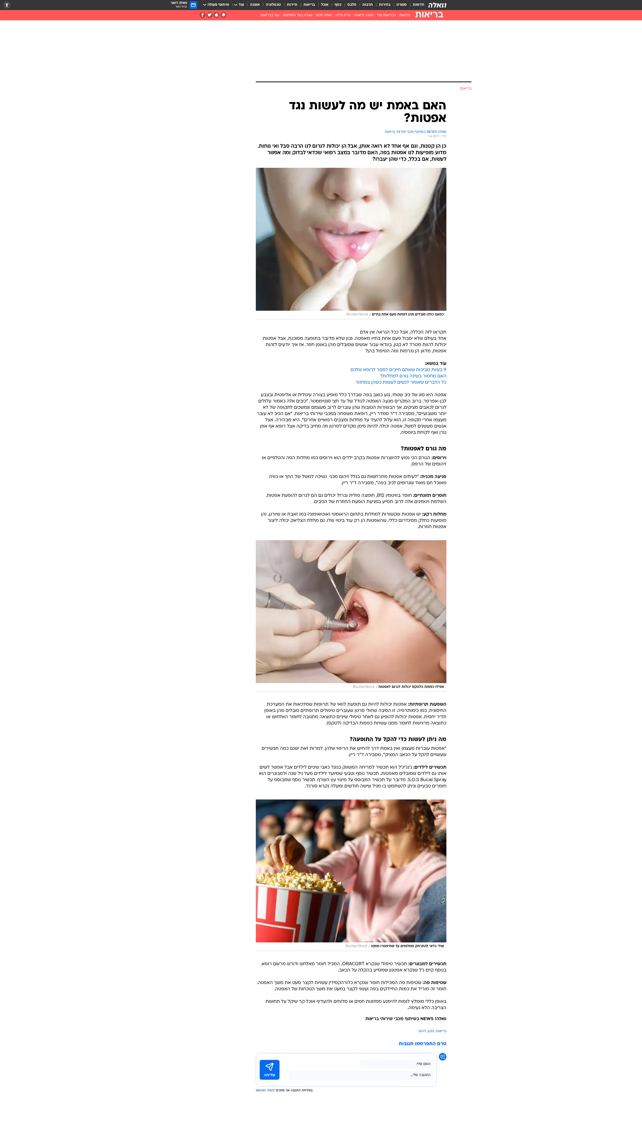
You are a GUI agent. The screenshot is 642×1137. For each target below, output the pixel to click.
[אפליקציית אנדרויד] (223, 15)
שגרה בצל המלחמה (297, 15)
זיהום (422, 1031)
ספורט (401, 5)
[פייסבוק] (202, 15)
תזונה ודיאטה (364, 15)
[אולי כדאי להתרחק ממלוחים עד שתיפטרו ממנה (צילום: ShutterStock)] (351, 875)
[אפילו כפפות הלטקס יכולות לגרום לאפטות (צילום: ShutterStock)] (351, 616)
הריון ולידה (343, 15)
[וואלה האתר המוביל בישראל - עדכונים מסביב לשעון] (437, 5)
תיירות (292, 5)
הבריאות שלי (386, 15)
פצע (431, 1031)
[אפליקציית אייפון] (216, 15)
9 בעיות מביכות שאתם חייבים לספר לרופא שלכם (398, 370)
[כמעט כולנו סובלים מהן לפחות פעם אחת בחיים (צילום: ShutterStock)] (351, 243)
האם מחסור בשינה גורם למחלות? (413, 376)
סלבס (351, 5)
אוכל (325, 5)
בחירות (384, 5)
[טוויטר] (209, 15)
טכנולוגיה (273, 5)
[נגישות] (7, 5)
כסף (338, 5)
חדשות (418, 5)
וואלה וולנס (324, 15)
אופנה (255, 5)
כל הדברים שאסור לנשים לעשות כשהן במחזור (400, 382)
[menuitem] (415, 5)
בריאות (309, 5)
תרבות (367, 5)
